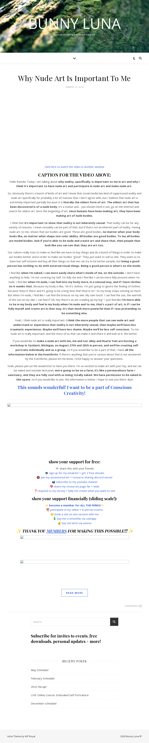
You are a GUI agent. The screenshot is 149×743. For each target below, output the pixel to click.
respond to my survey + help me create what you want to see (76, 491)
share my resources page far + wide (76, 486)
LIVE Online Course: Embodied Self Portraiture (60, 695)
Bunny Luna (74, 23)
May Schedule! (40, 670)
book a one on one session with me (77, 514)
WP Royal (30, 736)
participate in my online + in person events (76, 509)
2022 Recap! (39, 687)
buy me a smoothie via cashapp (76, 518)
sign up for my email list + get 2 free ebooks (76, 473)
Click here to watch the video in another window (74, 167)
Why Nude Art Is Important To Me (74, 78)
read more (74, 592)
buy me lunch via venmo (76, 523)
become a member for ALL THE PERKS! (75, 505)
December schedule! (44, 703)
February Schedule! (43, 678)
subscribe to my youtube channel (76, 482)
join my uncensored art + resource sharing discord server (77, 477)
